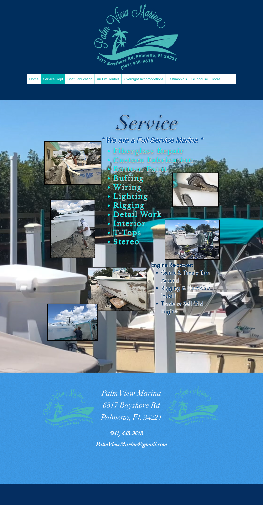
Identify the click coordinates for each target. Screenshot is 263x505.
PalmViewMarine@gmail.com (131, 444)
